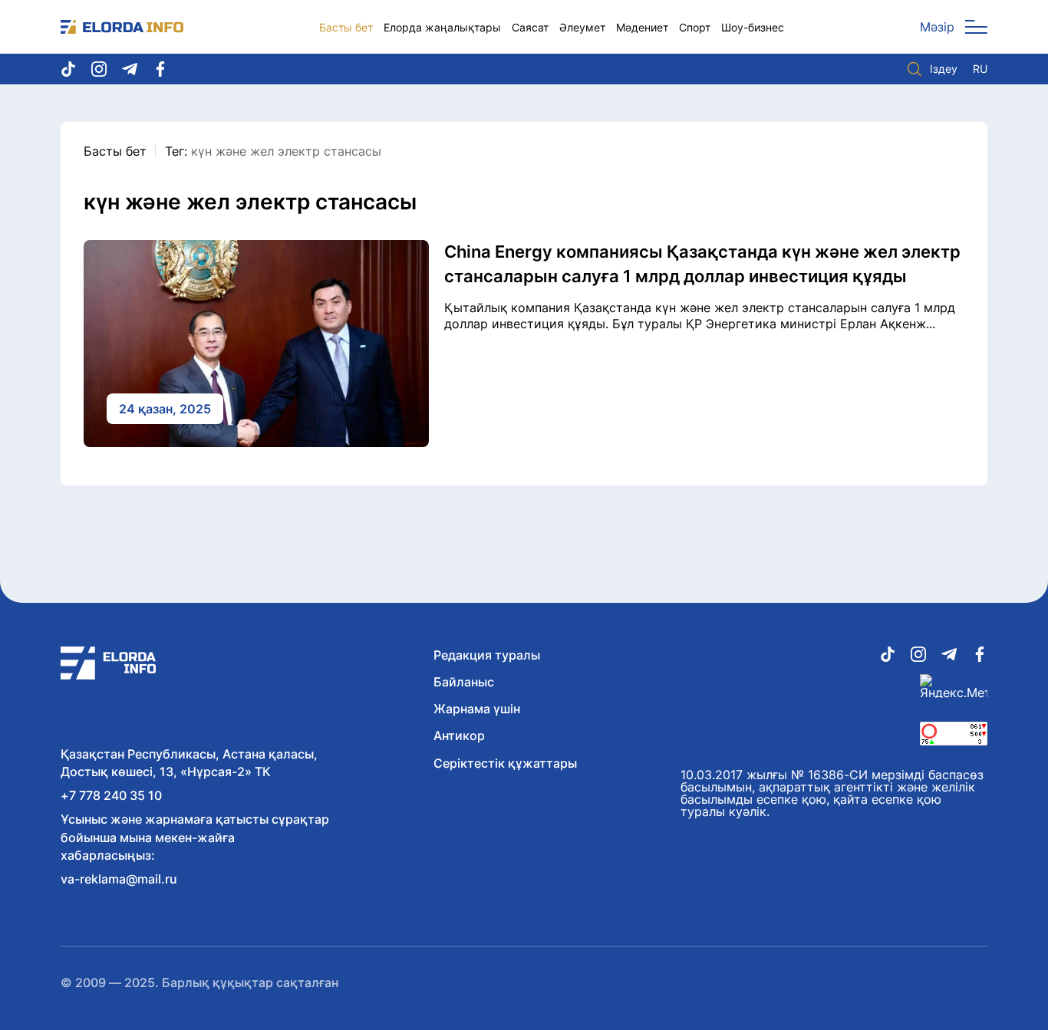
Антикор (459, 735)
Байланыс (463, 681)
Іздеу (943, 68)
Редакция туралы (486, 655)
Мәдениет (642, 27)
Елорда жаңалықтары (442, 27)
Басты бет (346, 27)
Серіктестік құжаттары (505, 763)
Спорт (694, 27)
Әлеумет (582, 27)
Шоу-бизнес (752, 27)
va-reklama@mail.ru (119, 879)
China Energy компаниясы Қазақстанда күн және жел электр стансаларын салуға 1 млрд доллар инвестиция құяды (702, 264)
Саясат (530, 27)
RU (980, 69)
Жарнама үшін (476, 708)
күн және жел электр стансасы (286, 151)
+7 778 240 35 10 (111, 795)
